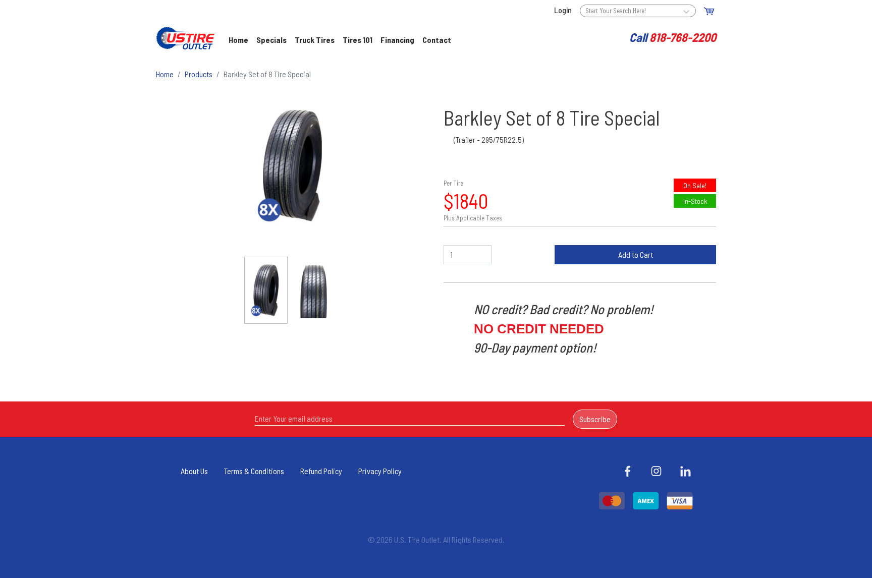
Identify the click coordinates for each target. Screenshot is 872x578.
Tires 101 (357, 39)
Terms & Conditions (254, 471)
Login (563, 10)
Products (198, 74)
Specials (271, 39)
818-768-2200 (682, 37)
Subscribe (595, 419)
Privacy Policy (380, 471)
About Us (194, 471)
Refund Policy (321, 471)
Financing (397, 39)
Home (240, 39)
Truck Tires (315, 39)
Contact (436, 39)
